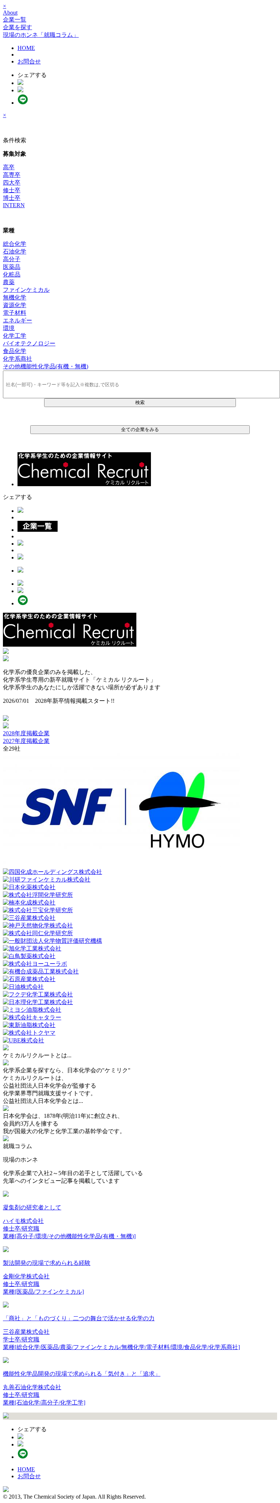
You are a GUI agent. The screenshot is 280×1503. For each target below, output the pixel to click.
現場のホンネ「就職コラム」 (41, 35)
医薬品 (11, 267)
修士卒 (11, 190)
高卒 (9, 167)
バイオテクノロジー (29, 343)
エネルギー (17, 320)
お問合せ (29, 61)
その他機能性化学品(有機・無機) (45, 366)
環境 (9, 328)
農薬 (9, 282)
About (10, 12)
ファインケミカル (26, 290)
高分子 (11, 259)
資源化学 (14, 305)
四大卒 (11, 182)
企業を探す (17, 27)
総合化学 (14, 244)
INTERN (14, 205)
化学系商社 (17, 359)
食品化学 (14, 351)
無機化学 (14, 297)
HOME (26, 48)
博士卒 (11, 198)
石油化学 (14, 251)
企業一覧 (14, 19)
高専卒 (11, 175)
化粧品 (11, 274)
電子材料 (14, 313)
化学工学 (14, 336)
